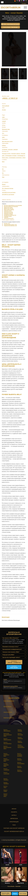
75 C (3, 133)
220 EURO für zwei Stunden (8, 194)
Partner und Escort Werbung (14, 828)
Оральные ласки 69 (8, 212)
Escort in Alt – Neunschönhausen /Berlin (8, 734)
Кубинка (4, 145)
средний (4, 121)
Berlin (3, 161)
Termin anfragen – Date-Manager (10, 27)
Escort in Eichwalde (20, 730)
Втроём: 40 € (7, 223)
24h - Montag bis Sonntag (7, 188)
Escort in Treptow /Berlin (5, 795)
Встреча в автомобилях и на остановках (13, 205)
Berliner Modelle (8, 706)
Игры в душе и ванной (9, 209)
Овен (3, 177)
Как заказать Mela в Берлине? (11, 638)
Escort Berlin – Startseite (14, 886)
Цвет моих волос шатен (7, 141)
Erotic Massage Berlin (9, 700)
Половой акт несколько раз (10, 215)
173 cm (3, 125)
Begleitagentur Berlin (9, 717)
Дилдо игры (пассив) (8, 208)
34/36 (3, 137)
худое (3, 117)
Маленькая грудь (6, 129)
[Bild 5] (14, 85)
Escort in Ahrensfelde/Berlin (7, 743)
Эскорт (23, 157)
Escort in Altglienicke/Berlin (7, 739)
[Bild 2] (14, 73)
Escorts (14, 812)
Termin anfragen (23, 893)
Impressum (14, 818)
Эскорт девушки (5, 105)
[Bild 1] (5, 73)
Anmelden (24, 3)
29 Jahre (4, 109)
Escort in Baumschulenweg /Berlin (7, 747)
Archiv (14, 808)
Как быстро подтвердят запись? (11, 657)
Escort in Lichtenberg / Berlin (6, 754)
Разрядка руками (8, 216)
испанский (10, 149)
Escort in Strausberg (6, 779)
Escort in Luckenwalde (6, 773)
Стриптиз (6, 217)
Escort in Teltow (5, 787)
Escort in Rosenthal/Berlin (20, 763)
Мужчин (4, 184)
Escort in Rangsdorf (19, 759)
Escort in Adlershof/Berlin (7, 730)
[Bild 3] (23, 73)
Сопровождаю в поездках (11, 155)
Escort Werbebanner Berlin (14, 831)
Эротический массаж (8, 218)
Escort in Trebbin (5, 790)
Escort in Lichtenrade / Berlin (6, 759)
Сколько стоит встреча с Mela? (11, 652)
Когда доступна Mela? (8, 654)
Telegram (15, 893)
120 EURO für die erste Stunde (8, 192)
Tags (14, 825)
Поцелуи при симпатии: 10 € (10, 225)
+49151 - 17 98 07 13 (9, 98)
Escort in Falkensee (20, 742)
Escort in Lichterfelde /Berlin (6, 765)
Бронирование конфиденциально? (12, 649)
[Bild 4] (5, 85)
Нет (3, 168)
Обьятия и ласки (7, 210)
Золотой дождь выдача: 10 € (10, 224)
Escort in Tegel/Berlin (6, 783)
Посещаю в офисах (15, 153)
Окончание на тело (8, 211)
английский (4, 149)
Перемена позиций (8, 213)
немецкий (15, 149)
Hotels (14, 815)
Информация (14, 821)
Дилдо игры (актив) (8, 207)
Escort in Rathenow (19, 767)
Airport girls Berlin (8, 712)
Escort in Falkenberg (20, 738)
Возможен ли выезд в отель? (11, 646)
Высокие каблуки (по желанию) (11, 206)
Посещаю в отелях (6, 153)
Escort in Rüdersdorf (19, 770)
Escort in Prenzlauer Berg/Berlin (19, 754)
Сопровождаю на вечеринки (15, 157)
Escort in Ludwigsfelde (6, 769)
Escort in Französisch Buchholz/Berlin (21, 746)
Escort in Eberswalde (20, 734)
